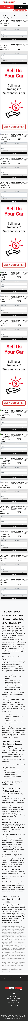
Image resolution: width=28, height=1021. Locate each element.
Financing (13, 1000)
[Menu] (24, 3)
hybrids (12, 637)
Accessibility (10, 1015)
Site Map (24, 1015)
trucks (18, 637)
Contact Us (14, 978)
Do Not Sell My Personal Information (11, 1016)
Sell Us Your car (13, 1003)
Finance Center (13, 1005)
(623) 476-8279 (5, 978)
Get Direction (24, 978)
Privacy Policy (17, 1015)
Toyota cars (8, 635)
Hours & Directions (13, 998)
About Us (13, 996)
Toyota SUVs (5, 637)
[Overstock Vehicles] (8, 2)
